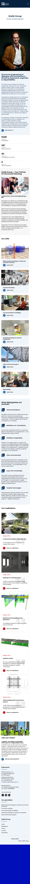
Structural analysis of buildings (9, 810)
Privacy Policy (15, 839)
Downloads (4, 832)
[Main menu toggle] (28, 4)
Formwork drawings (6, 808)
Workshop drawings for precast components (13, 812)
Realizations (4, 826)
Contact (3, 830)
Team (3, 824)
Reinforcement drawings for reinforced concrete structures (14, 805)
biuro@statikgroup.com (11, 782)
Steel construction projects (8, 815)
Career (3, 828)
